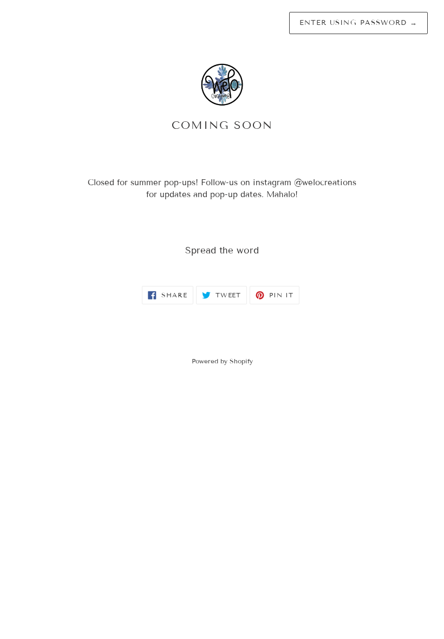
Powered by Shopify (222, 361)
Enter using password (358, 22)
